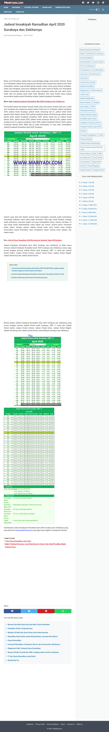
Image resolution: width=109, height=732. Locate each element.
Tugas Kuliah (96, 162)
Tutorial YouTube (31, 7)
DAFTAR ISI (90, 54)
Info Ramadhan (98, 70)
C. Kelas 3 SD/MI (87, 190)
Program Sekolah (86, 139)
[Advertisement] (37, 59)
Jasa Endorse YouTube (87, 82)
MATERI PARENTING (87, 98)
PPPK (93, 106)
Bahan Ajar (46, 7)
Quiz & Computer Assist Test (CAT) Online (91, 148)
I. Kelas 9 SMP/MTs (88, 212)
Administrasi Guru (62, 7)
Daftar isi (79, 724)
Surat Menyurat (85, 158)
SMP (100, 153)
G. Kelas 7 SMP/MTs (89, 205)
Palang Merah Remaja (87, 110)
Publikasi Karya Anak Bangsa (90, 143)
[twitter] (88, 2)
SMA (94, 153)
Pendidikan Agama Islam (88, 119)
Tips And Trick (97, 158)
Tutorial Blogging (93, 166)
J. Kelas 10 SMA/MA (89, 216)
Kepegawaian (84, 90)
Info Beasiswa (89, 66)
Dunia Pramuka (98, 62)
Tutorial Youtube (85, 170)
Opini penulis (84, 106)
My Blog (96, 102)
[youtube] (93, 2)
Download (20, 12)
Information (84, 78)
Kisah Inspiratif (97, 90)
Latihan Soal (84, 94)
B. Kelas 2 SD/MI (87, 186)
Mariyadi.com (57, 729)
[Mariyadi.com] (15, 2)
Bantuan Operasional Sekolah (90, 50)
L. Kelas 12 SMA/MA (89, 224)
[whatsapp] (62, 611)
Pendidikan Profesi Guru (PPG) (90, 123)
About (63, 724)
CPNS (82, 54)
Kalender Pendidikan (87, 86)
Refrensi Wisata (85, 153)
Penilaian (83, 131)
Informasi (16, 7)
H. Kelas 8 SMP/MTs (89, 209)
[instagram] (98, 2)
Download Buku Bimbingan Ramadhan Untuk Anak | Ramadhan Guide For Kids (38, 274)
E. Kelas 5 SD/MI (87, 198)
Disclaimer (30, 724)
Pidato (101, 135)
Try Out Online (84, 162)
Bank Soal (8, 12)
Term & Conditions (53, 724)
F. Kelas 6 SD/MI (87, 201)
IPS (81, 66)
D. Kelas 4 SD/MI (87, 194)
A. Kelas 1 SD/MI (87, 182)
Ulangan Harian (99, 170)
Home (6, 7)
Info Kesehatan (85, 70)
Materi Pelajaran (85, 102)
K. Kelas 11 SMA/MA (89, 220)
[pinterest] (103, 2)
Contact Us (70, 724)
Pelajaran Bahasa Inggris (88, 114)
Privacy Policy (40, 724)
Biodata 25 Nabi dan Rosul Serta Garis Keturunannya (29, 277)
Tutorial (82, 166)
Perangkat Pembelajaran (88, 135)
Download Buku (85, 62)
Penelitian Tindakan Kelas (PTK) (90, 127)
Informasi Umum (94, 74)
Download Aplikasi (86, 58)
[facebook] (83, 2)
